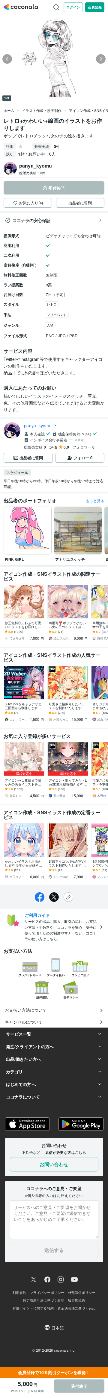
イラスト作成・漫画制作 (42, 110)
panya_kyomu (38, 425)
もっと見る (95, 500)
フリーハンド (57, 314)
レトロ (52, 304)
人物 (50, 325)
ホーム (9, 110)
